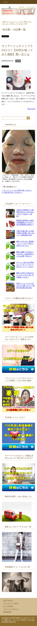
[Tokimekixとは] (18, 173)
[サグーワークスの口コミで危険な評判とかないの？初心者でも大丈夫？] (18, 490)
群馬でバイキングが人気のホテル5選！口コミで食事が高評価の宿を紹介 (25, 286)
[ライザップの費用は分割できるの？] (18, 331)
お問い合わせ (8, 600)
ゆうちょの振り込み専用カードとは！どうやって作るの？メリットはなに (25, 265)
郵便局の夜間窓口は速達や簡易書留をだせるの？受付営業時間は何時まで (25, 222)
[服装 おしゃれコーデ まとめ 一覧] (17, 561)
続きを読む (32, 109)
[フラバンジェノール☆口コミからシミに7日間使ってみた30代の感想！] (18, 411)
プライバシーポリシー (11, 609)
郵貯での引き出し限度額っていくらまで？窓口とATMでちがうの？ (25, 244)
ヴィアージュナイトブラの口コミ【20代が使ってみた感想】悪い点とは (17, 50)
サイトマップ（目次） (11, 603)
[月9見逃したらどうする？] (18, 449)
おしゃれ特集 (8, 606)
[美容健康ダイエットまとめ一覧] (17, 591)
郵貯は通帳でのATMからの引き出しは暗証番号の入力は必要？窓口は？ (25, 254)
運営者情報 (7, 612)
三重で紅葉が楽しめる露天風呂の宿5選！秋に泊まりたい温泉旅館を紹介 (25, 233)
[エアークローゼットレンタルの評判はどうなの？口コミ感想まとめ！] (18, 372)
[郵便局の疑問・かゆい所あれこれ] (17, 521)
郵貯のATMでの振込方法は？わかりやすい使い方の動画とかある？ (25, 275)
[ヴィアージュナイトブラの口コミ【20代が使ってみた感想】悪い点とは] (18, 88)
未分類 (18, 61)
